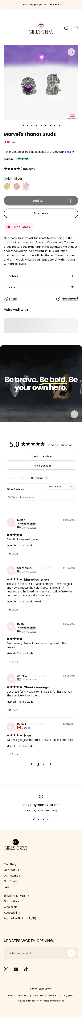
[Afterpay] (23, 159)
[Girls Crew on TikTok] (26, 969)
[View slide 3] (43, 819)
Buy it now (41, 213)
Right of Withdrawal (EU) (20, 918)
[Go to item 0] (22, 125)
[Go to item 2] (32, 125)
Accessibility (12, 913)
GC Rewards (12, 876)
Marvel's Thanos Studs (20, 545)
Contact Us (11, 870)
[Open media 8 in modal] (71, 52)
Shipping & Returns (16, 896)
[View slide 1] (34, 819)
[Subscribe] (71, 953)
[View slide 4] (48, 819)
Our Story (10, 864)
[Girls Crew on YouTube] (16, 969)
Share (13, 299)
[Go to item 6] (50, 125)
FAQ (6, 887)
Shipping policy (66, 995)
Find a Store (11, 901)
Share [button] (14, 553)
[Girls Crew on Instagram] (6, 969)
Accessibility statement (52, 1000)
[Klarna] (8, 159)
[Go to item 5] (45, 125)
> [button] (51, 764)
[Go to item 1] (27, 125)
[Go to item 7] (54, 125)
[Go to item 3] (36, 125)
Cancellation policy (28, 1000)
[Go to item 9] (59, 125)
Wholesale (11, 907)
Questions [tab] (37, 478)
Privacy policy (31, 995)
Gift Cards (10, 881)
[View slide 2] (38, 819)
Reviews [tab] (13, 478)
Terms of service (48, 995)
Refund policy (15, 995)
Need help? (70, 298)
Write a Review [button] (43, 456)
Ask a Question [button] (42, 465)
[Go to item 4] (41, 125)
